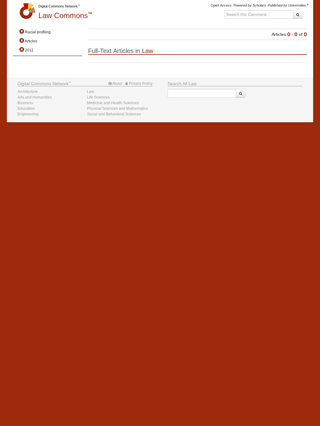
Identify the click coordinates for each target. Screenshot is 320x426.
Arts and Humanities (35, 97)
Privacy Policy (140, 83)
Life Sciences (98, 97)
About (117, 83)
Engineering (28, 114)
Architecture (28, 92)
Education (26, 108)
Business (25, 103)
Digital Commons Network (58, 6)
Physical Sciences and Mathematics (117, 108)
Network (43, 83)
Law (63, 15)
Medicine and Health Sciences (113, 103)
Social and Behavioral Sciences (114, 114)
